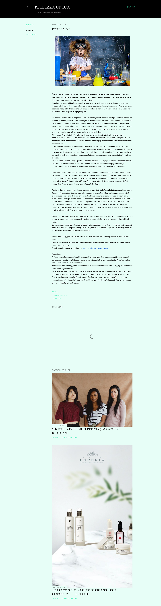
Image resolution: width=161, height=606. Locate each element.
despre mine (31, 34)
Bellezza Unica (52, 7)
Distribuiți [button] (30, 25)
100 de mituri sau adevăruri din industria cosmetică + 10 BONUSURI (84, 592)
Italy (59, 298)
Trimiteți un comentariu (69, 437)
